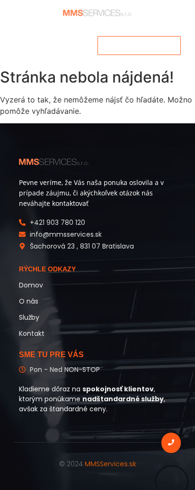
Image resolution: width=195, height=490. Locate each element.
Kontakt (31, 333)
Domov (31, 285)
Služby (29, 317)
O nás (28, 301)
